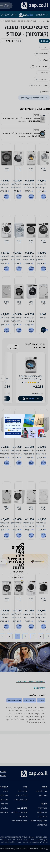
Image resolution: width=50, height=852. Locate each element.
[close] (42, 414)
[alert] (25, 426)
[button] (42, 414)
